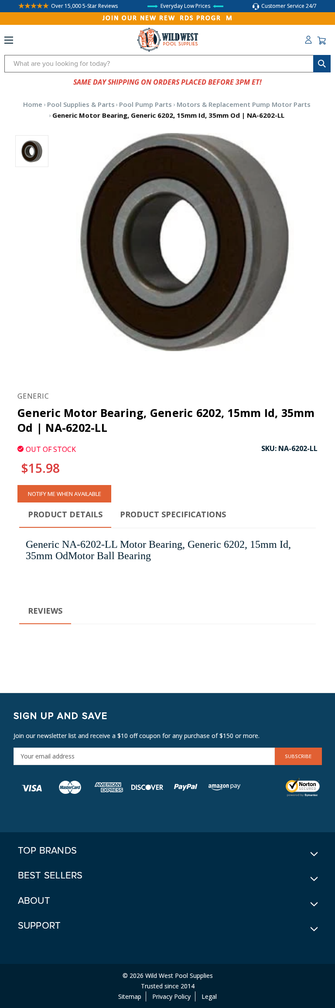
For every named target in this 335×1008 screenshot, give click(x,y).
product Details (65, 514)
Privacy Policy (171, 996)
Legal (209, 996)
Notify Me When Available (64, 494)
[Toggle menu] (8, 41)
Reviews (45, 610)
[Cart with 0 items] (321, 40)
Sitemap (129, 996)
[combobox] (167, 63)
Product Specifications (173, 514)
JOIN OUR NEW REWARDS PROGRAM (168, 18)
